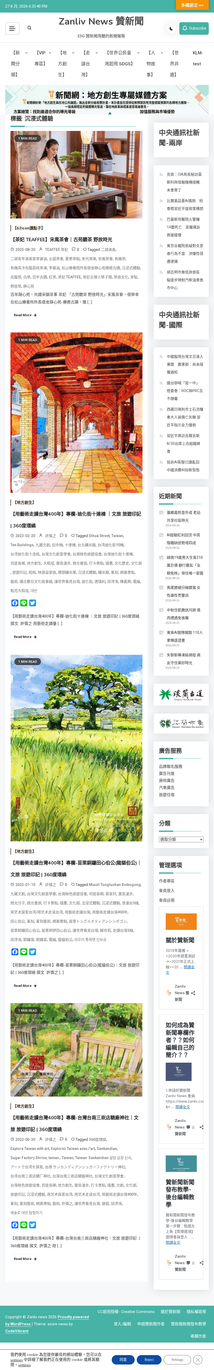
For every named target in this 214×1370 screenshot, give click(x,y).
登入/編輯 (122, 1324)
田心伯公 (17, 921)
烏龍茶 (15, 277)
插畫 (109, 563)
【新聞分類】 (15, 63)
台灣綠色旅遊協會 (87, 554)
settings (16, 1360)
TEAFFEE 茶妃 (56, 249)
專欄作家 (198, 1336)
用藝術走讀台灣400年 (110, 912)
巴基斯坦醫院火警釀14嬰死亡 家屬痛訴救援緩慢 (183, 227)
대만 (34, 591)
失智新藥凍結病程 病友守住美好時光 (183, 659)
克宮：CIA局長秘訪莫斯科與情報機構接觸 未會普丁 (185, 182)
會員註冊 (167, 900)
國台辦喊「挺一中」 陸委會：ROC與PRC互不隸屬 (185, 391)
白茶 (27, 277)
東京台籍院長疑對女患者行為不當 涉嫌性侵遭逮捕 (185, 253)
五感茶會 (56, 259)
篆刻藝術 (43, 921)
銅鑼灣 (28, 939)
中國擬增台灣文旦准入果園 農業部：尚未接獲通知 (185, 364)
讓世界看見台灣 (67, 581)
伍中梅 (57, 545)
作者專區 (167, 881)
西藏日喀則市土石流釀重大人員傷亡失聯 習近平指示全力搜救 (185, 417)
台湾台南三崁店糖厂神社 (30, 1176)
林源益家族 (47, 572)
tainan (54, 1158)
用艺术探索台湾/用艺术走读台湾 (36, 912)
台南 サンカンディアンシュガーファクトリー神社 (85, 1167)
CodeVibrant (16, 1331)
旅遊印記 (19, 572)
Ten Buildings (22, 545)
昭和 (32, 572)
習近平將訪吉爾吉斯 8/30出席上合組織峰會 (183, 443)
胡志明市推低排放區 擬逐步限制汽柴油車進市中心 (185, 280)
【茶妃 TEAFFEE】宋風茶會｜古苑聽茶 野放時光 (61, 240)
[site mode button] (171, 28)
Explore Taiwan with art (29, 1149)
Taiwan (117, 536)
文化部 (136, 563)
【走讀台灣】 (85, 63)
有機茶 (120, 259)
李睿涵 (54, 268)
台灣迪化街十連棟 (118, 554)
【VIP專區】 (41, 58)
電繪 (136, 581)
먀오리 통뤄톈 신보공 (90, 939)
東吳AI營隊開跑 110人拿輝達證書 (185, 636)
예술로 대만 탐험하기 (26, 1213)
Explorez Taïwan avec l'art (73, 1149)
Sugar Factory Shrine (28, 1158)
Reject (149, 1360)
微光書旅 (80, 563)
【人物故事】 (150, 63)
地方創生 (34, 563)
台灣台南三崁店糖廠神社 (72, 1176)
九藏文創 (42, 545)
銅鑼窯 (41, 939)
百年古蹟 (39, 277)
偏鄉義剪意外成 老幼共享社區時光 (183, 516)
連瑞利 (99, 581)
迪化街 (87, 581)
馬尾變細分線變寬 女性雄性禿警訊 (183, 591)
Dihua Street (99, 536)
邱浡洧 (112, 581)
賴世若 (105, 930)
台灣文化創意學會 (56, 554)
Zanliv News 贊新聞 (101, 21)
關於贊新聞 (170, 1311)
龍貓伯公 (65, 939)
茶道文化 (121, 277)
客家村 (110, 894)
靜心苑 (28, 286)
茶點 (134, 277)
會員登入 (167, 890)
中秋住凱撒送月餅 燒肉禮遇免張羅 (183, 614)
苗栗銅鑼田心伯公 (25, 930)
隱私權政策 (196, 1311)
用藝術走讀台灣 (77, 912)
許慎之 (50, 536)
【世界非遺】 (174, 63)
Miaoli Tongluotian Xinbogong (115, 885)
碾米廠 (103, 572)
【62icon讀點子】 (29, 228)
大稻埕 (48, 563)
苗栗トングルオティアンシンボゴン (98, 921)
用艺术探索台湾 (60, 1194)
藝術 (14, 581)
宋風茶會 (105, 259)
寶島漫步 (63, 563)
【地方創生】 (62, 63)
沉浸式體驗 (131, 268)
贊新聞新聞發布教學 (188, 1324)
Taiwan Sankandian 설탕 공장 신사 (103, 1158)
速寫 (105, 1203)
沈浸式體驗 (91, 903)
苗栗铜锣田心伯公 (56, 930)
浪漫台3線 (130, 903)
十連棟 (70, 545)
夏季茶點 (72, 259)
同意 (123, 1360)
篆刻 (114, 572)
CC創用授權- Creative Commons (126, 1311)
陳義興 (125, 581)
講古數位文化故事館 (36, 581)
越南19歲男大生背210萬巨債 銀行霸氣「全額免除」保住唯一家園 (185, 565)
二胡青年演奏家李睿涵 (28, 259)
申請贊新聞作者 (151, 1324)
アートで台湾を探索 (26, 1167)
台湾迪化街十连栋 (25, 554)
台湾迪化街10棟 (111, 545)
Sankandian (107, 1149)
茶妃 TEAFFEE (69, 277)
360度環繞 (97, 1139)
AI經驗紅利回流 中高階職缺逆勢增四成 (183, 539)
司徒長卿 (17, 563)
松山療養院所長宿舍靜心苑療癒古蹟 (91, 268)
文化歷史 (122, 563)
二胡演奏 (108, 249)
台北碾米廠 (87, 545)
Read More (23, 315)
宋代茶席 (89, 259)
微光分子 (17, 903)
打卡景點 (96, 563)
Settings (177, 1360)
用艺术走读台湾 (87, 1194)
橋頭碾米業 (67, 572)
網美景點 (127, 572)
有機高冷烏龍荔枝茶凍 (28, 268)
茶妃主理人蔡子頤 (97, 277)
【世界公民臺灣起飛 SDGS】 (120, 58)
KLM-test (198, 58)
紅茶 (52, 277)
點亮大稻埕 (19, 591)
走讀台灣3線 (123, 930)
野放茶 (15, 286)
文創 (120, 1185)
